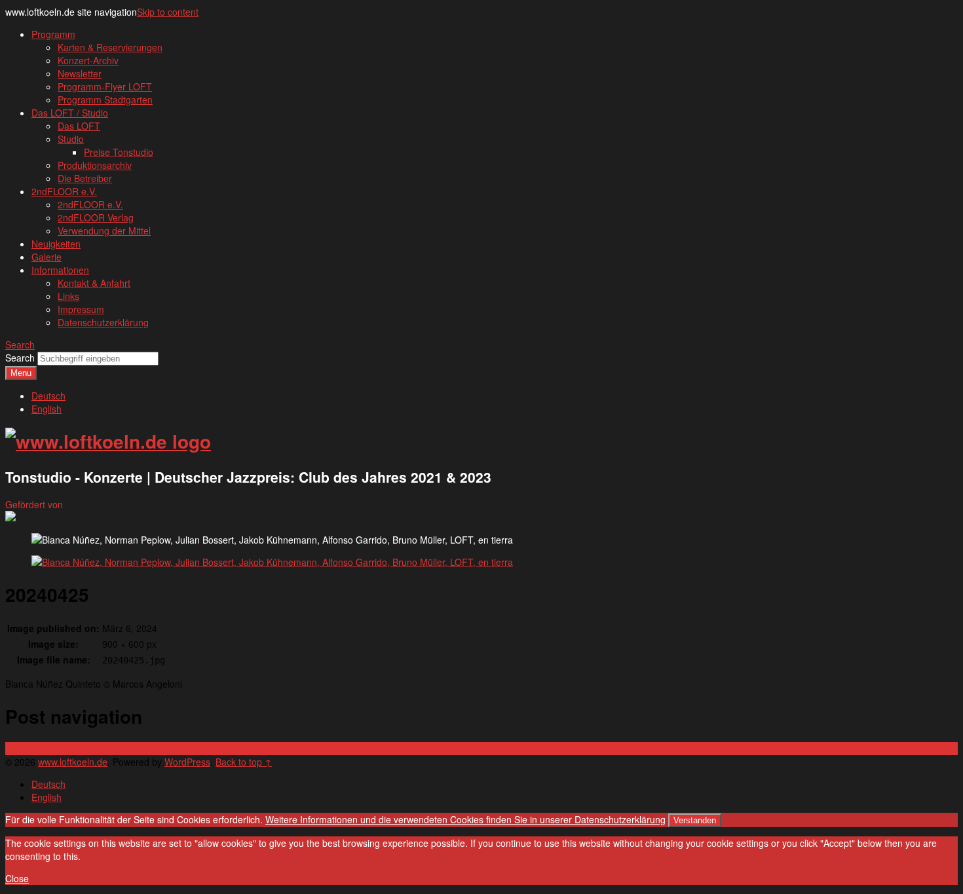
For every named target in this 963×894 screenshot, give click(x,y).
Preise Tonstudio (118, 151)
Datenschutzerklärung (103, 322)
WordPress (187, 761)
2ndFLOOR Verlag (96, 217)
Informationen (60, 269)
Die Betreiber (85, 178)
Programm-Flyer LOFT (105, 86)
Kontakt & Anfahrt (94, 282)
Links (68, 296)
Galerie (46, 256)
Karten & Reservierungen (110, 47)
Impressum (81, 309)
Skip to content (167, 11)
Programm (53, 34)
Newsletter (80, 73)
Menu (20, 373)
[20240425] (272, 561)
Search (20, 357)
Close (17, 878)
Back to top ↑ (244, 761)
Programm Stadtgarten (105, 99)
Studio (71, 138)
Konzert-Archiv (88, 60)
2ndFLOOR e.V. (64, 191)
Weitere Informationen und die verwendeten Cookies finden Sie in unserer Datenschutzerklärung (465, 819)
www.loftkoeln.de (72, 761)
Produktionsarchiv (95, 165)
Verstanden (694, 820)
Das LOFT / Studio (69, 112)
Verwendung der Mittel (104, 230)
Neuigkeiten (56, 243)
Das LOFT (79, 125)
